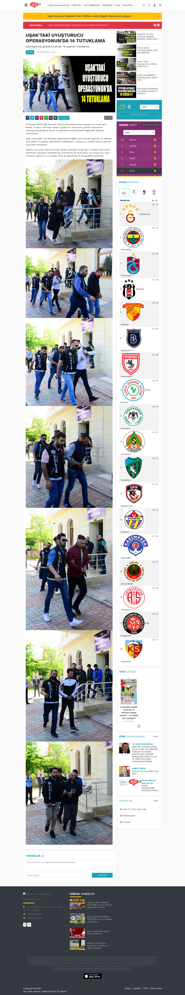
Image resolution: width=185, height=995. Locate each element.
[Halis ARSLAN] (130, 783)
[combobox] (149, 107)
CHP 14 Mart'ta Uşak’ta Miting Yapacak (67, 25)
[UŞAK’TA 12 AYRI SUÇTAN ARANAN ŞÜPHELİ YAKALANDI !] (126, 37)
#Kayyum (103, 958)
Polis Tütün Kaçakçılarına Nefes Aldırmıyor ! (147, 64)
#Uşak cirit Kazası (88, 958)
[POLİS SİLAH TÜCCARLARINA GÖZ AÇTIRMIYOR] (126, 50)
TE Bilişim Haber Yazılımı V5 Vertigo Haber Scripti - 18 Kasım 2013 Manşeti (129, 713)
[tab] (124, 192)
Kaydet (64, 118)
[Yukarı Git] (177, 988)
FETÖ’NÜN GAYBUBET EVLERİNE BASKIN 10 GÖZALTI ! (148, 91)
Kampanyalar (128, 815)
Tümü (155, 736)
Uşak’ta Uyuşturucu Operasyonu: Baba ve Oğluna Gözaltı (97, 945)
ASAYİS (30, 52)
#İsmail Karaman (119, 963)
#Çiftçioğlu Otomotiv (39, 963)
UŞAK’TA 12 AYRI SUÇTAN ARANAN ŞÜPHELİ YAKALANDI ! (147, 36)
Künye (128, 988)
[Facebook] (24, 925)
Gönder (102, 875)
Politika (128, 5)
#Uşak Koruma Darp (64, 968)
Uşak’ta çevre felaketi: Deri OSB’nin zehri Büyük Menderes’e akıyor (89, 16)
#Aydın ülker (135, 963)
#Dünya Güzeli (102, 963)
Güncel (77, 5)
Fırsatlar (126, 822)
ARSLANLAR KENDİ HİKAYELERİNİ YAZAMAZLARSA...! (150, 787)
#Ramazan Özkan (149, 958)
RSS (146, 988)
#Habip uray (149, 963)
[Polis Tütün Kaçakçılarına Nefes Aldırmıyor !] (126, 64)
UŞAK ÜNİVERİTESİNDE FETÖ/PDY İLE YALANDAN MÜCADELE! (99, 919)
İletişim (137, 988)
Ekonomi (107, 5)
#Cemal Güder (116, 958)
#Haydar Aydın (132, 958)
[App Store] (93, 976)
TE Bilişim (62, 991)
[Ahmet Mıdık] (125, 771)
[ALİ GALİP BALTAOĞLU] (125, 748)
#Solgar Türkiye (47, 958)
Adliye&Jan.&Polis (59, 5)
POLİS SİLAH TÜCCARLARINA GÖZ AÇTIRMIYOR (147, 50)
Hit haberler (92, 5)
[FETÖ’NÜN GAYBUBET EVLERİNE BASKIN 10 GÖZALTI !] (126, 91)
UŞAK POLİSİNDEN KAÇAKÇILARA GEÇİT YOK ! (147, 77)
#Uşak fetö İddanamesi (68, 958)
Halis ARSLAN (148, 780)
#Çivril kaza (33, 958)
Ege (118, 5)
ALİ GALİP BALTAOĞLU (142, 744)
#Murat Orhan (87, 963)
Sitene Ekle (156, 988)
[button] (26, 5)
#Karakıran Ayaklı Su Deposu (88, 968)
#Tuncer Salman (71, 963)
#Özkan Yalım (109, 968)
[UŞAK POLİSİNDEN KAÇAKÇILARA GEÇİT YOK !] (126, 78)
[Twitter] (29, 925)
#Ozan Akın (56, 963)
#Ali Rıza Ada (124, 968)
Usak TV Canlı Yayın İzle (134, 809)
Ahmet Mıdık (139, 768)
